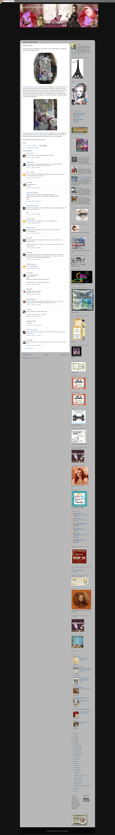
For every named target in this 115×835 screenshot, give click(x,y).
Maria (27, 238)
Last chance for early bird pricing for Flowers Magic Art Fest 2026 (85, 670)
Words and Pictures (78, 667)
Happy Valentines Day (78, 524)
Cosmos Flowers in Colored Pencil (83, 659)
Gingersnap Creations (32, 87)
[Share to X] (43, 145)
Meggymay (29, 227)
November (77, 749)
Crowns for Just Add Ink (80, 775)
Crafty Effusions (77, 528)
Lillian (28, 273)
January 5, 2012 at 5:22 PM (33, 167)
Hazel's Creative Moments (80, 523)
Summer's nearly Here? (84, 157)
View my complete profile (78, 54)
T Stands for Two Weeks (84, 688)
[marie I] (79, 104)
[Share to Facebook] (44, 145)
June (76, 759)
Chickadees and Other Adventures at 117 (79, 114)
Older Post (64, 355)
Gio (27, 309)
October (77, 751)
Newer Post (27, 355)
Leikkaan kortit (77, 513)
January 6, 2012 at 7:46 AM (33, 214)
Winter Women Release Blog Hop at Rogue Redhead (85, 178)
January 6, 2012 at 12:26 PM (33, 259)
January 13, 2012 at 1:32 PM (33, 345)
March (76, 765)
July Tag (80, 167)
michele (28, 162)
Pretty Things (77, 777)
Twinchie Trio (77, 773)
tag (33, 147)
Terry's (75, 720)
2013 (74, 743)
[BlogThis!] (41, 145)
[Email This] (40, 145)
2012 (74, 745)
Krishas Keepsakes (78, 687)
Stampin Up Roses (78, 119)
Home (46, 355)
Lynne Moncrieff (30, 192)
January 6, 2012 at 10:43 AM (33, 233)
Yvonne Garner (30, 329)
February (77, 767)
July (76, 757)
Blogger (66, 831)
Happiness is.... (76, 120)
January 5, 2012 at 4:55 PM (33, 157)
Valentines (76, 771)
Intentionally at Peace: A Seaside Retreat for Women (84, 680)
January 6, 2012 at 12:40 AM (33, 201)
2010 (74, 790)
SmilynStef (29, 299)
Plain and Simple (78, 779)
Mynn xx (28, 172)
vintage (36, 147)
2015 (74, 739)
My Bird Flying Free (32, 7)
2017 (74, 734)
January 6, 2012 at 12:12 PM (33, 247)
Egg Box (80, 187)
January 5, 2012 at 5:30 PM (33, 177)
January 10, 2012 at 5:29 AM (33, 316)
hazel (27, 182)
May (76, 761)
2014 (74, 741)
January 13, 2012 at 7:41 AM (33, 335)
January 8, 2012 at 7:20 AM (33, 294)
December (77, 747)
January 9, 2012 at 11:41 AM (33, 304)
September (77, 753)
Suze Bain (29, 219)
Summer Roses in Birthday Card (80, 514)
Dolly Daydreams (30, 205)
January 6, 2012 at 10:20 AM (33, 223)
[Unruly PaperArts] (82, 220)
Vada (27, 289)
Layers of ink (76, 657)
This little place (77, 518)
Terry (27, 252)
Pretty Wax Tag (78, 783)
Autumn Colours (82, 197)
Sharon (28, 153)
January (77, 769)
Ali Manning (29, 264)
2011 (74, 788)
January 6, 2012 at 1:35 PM (33, 268)
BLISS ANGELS (77, 677)
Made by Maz (76, 533)
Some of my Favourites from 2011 (82, 785)
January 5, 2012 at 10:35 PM (33, 188)
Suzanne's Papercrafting (79, 539)
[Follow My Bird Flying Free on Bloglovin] (77, 78)
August (76, 755)
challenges (29, 147)
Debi (79, 44)
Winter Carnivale (78, 781)
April (76, 763)
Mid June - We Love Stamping (80, 519)
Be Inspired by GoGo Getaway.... (80, 529)
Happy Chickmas (77, 115)
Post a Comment (29, 348)
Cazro (27, 340)
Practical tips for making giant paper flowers (84, 712)
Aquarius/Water (76, 541)
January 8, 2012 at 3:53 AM (33, 284)
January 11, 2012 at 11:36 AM (33, 325)
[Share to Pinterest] (46, 145)
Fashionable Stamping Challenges (35, 133)
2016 (74, 737)
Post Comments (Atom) (35, 358)
